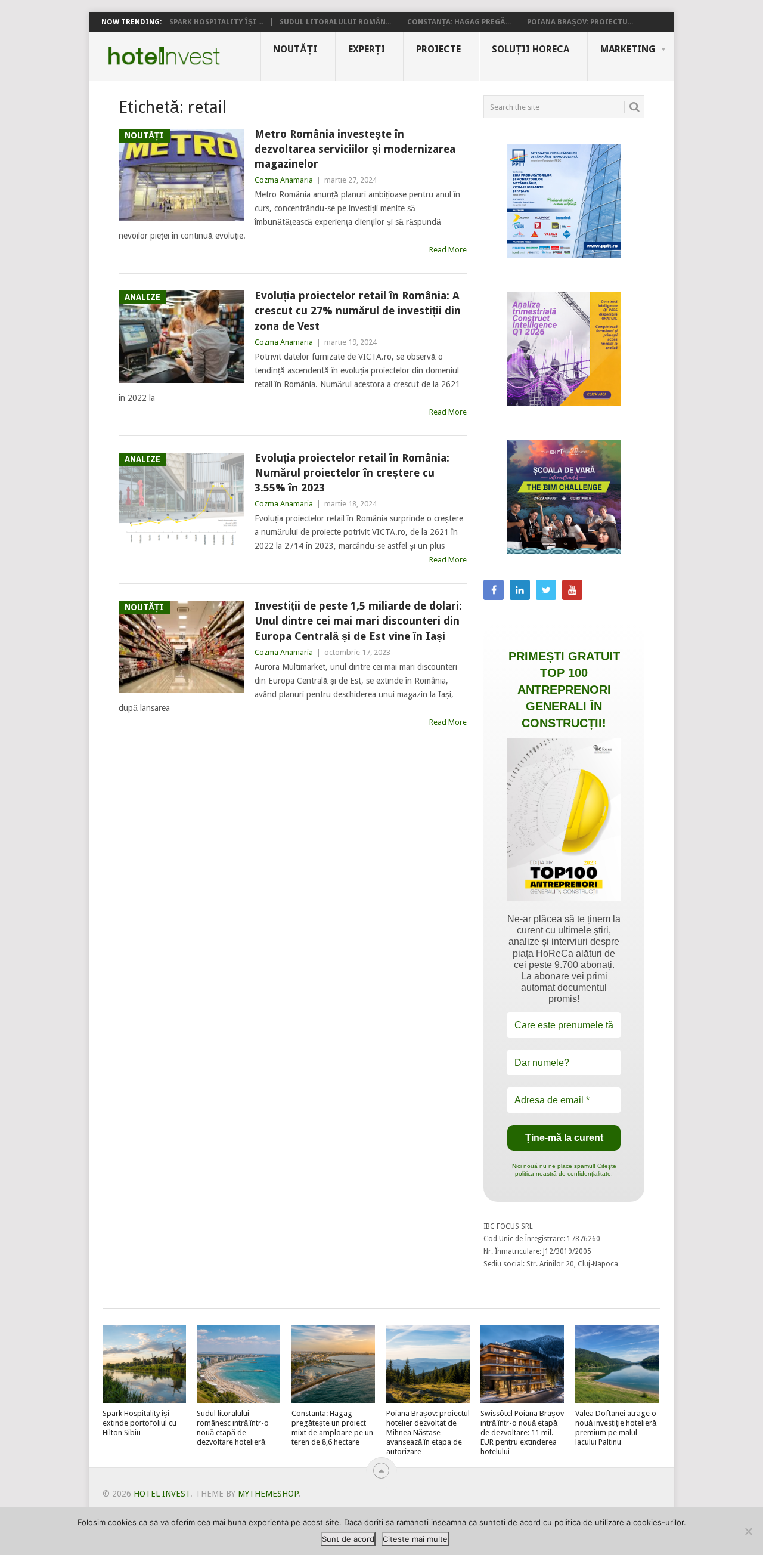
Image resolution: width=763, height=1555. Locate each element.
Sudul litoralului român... (335, 22)
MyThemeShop (268, 1493)
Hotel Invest (164, 56)
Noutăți (295, 49)
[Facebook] (493, 590)
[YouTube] (572, 590)
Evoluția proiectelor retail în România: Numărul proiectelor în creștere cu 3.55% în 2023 (352, 473)
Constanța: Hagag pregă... (459, 22)
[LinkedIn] (520, 590)
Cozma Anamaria (284, 179)
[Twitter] (546, 590)
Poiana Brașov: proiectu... (580, 22)
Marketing (628, 49)
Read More (448, 249)
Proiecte (438, 49)
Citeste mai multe (415, 1539)
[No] (748, 1531)
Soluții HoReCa (530, 49)
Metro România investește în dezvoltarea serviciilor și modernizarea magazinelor (355, 149)
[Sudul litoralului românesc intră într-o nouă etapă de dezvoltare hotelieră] (238, 1364)
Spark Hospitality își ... (216, 22)
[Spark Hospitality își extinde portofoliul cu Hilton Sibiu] (144, 1364)
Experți (366, 49)
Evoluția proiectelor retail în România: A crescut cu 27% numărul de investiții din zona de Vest (358, 310)
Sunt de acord (348, 1539)
